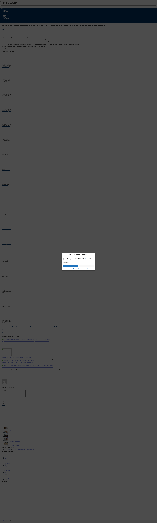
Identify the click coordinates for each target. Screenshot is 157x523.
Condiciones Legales (89, 268)
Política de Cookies (67, 268)
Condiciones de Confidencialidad (78, 268)
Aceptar (70, 266)
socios (85, 258)
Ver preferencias (86, 266)
